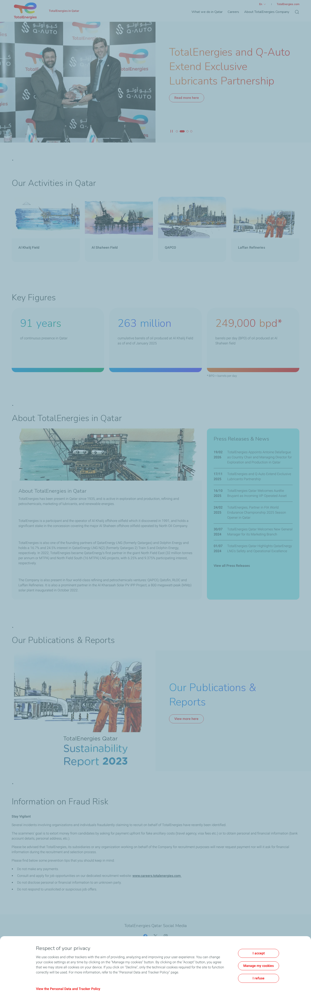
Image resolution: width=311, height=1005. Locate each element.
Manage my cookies (258, 966)
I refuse (258, 978)
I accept (259, 953)
